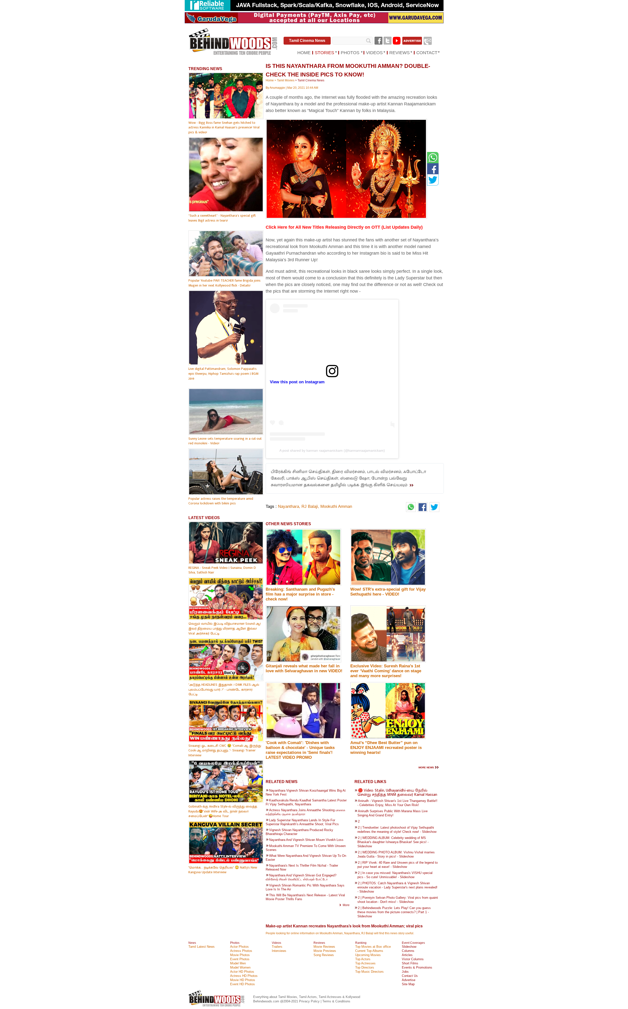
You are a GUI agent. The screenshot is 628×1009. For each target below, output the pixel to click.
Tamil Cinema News (307, 40)
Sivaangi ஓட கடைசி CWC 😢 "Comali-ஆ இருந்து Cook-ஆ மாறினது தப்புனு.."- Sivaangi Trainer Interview (224, 750)
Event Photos (239, 959)
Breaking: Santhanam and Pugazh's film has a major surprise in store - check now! (300, 594)
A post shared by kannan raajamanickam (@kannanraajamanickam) (332, 450)
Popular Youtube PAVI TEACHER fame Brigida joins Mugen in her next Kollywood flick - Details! (224, 283)
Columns (408, 951)
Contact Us (410, 976)
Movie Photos (240, 955)
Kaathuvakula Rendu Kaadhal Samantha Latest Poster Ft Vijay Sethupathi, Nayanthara (306, 802)
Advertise (408, 980)
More (346, 905)
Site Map (408, 984)
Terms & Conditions (336, 1001)
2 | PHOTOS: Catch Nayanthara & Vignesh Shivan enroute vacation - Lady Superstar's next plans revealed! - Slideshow (397, 887)
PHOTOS (350, 52)
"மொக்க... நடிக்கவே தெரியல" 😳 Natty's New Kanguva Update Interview (222, 870)
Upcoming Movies (368, 955)
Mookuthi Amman (336, 506)
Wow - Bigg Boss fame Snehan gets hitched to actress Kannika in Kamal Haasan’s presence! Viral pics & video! (224, 127)
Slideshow (409, 946)
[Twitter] (388, 41)
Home (270, 80)
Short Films (410, 963)
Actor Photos (239, 946)
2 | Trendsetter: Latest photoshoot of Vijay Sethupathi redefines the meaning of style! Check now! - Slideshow (396, 830)
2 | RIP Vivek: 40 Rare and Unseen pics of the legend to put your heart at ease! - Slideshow (397, 865)
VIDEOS (374, 52)
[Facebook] (378, 41)
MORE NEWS (426, 767)
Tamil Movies (285, 80)
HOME (304, 52)
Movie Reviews (324, 946)
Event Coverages (413, 943)
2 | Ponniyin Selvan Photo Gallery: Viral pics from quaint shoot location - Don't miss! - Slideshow (397, 900)
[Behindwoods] (217, 1007)
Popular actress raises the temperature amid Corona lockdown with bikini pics (220, 501)
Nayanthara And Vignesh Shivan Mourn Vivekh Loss (306, 840)
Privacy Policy (310, 1001)
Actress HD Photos (244, 976)
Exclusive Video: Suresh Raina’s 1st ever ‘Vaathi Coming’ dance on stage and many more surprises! (385, 671)
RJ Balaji (309, 506)
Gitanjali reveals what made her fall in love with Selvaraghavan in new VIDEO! (304, 668)
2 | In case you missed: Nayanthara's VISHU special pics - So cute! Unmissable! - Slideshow (394, 875)
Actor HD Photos (242, 971)
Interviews (279, 951)
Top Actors (362, 959)
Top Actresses (365, 963)
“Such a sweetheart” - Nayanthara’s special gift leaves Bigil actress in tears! (222, 218)
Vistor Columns (413, 959)
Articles (407, 955)
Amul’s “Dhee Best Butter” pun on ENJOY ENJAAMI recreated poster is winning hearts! (386, 747)
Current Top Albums (369, 951)
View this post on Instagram (297, 382)
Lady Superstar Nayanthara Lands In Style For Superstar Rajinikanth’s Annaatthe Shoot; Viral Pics (302, 822)
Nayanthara (288, 506)
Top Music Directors (369, 971)
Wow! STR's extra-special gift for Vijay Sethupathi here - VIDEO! (388, 592)
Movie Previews (325, 951)
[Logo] (233, 42)
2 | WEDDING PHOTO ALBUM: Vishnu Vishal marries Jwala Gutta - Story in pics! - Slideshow (396, 854)
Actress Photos (241, 951)
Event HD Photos (242, 984)
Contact (426, 52)
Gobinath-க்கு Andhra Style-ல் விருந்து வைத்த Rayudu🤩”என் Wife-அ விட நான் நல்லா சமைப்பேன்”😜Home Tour (222, 811)
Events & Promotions (417, 967)
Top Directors (364, 967)
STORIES (324, 52)
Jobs (405, 971)
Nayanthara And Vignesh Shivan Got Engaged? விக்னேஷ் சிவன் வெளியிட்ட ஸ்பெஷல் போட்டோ (301, 877)
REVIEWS (399, 52)
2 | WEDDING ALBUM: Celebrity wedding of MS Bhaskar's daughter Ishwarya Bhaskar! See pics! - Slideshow (393, 842)
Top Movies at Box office (373, 946)
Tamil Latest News (201, 946)
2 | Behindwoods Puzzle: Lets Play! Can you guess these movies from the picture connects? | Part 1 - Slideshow (394, 912)
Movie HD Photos (242, 980)
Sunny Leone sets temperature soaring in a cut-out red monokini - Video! (225, 441)
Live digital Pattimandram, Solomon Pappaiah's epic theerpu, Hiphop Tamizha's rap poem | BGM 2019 (223, 373)
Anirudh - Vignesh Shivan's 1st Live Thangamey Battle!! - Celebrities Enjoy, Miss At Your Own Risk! (397, 803)
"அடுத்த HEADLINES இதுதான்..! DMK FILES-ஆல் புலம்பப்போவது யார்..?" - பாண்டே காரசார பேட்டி (223, 689)
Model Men (238, 963)
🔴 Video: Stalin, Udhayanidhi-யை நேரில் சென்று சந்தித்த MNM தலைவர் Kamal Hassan (397, 792)
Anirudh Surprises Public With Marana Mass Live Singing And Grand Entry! (392, 813)
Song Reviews (324, 955)
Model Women (240, 967)
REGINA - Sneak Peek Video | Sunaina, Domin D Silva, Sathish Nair (222, 570)
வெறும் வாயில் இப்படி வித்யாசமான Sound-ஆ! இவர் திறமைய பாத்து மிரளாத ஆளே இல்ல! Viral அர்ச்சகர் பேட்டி (224, 628)
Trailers (277, 946)
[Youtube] (397, 41)
